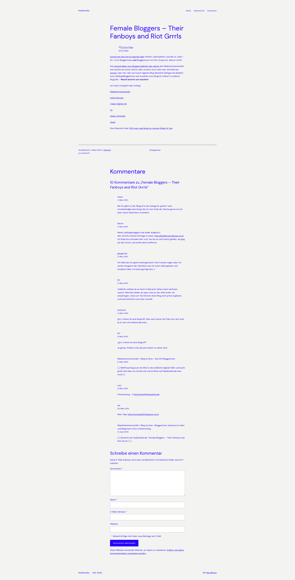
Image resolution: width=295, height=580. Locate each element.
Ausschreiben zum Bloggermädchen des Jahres (136, 66)
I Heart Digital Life (118, 103)
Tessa (112, 122)
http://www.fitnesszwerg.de (146, 394)
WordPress (211, 572)
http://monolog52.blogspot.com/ (143, 414)
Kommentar (116, 468)
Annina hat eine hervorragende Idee (127, 56)
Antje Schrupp (117, 97)
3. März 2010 (122, 226)
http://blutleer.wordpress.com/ (169, 235)
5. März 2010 (122, 283)
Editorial (107, 150)
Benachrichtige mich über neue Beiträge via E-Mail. (137, 536)
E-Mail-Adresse (118, 511)
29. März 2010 (123, 408)
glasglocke (122, 253)
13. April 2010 (122, 432)
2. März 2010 (122, 200)
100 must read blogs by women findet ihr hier (151, 128)
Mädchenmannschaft (120, 91)
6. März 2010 (122, 336)
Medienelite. (84, 10)
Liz (111, 110)
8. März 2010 (122, 362)
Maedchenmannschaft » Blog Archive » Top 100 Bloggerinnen (146, 358)
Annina (113, 73)
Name (113, 499)
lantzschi (121, 310)
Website (114, 524)
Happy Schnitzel (117, 116)
